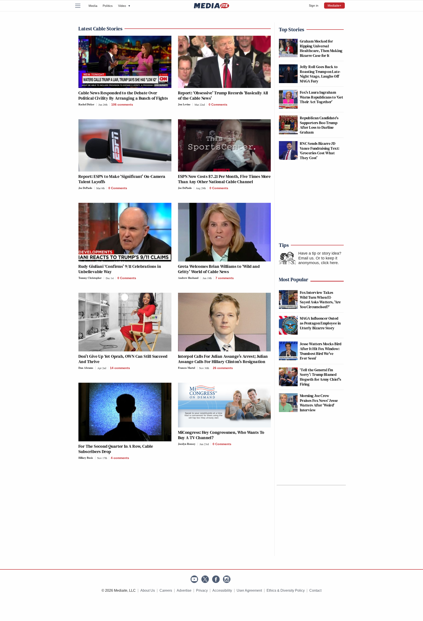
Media (93, 5)
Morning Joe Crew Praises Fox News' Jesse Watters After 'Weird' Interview (319, 403)
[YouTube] (194, 579)
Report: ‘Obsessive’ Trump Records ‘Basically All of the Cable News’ (223, 95)
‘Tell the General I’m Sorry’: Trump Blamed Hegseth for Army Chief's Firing (320, 377)
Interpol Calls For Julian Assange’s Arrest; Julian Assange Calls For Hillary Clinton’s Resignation (223, 359)
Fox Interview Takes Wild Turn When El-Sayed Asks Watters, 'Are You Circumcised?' (320, 300)
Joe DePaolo (85, 188)
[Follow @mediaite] (205, 579)
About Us (147, 590)
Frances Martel (186, 368)
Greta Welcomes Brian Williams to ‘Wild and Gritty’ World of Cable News (219, 269)
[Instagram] (227, 579)
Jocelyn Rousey (186, 444)
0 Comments (218, 104)
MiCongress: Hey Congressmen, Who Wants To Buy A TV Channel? (221, 435)
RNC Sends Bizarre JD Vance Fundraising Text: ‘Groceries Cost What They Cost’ (319, 150)
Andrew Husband (188, 278)
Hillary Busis (85, 458)
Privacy (202, 590)
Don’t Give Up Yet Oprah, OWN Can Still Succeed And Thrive (122, 359)
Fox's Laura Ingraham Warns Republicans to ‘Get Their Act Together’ (321, 97)
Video (124, 5)
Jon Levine (184, 104)
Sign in (313, 5)
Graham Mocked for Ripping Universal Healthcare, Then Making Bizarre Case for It (321, 48)
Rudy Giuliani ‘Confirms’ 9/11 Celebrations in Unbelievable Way (119, 269)
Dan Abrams (85, 368)
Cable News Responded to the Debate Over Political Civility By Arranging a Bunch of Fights (123, 95)
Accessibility (222, 590)
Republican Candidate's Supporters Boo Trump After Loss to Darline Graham (319, 125)
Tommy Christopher (90, 278)
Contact (315, 590)
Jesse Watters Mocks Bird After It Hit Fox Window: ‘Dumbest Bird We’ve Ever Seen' (320, 351)
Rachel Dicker (86, 104)
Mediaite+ (334, 5)
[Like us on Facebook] (216, 579)
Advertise (184, 590)
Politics (108, 5)
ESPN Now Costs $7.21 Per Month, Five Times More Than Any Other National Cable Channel (224, 179)
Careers (166, 590)
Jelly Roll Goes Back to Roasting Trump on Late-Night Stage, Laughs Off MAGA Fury (320, 74)
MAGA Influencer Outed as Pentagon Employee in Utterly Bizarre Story (320, 322)
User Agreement (249, 590)
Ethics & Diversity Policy (286, 590)
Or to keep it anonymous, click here (318, 260)
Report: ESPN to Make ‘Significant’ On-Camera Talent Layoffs (121, 179)
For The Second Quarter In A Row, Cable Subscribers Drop (115, 449)
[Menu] (80, 5)
